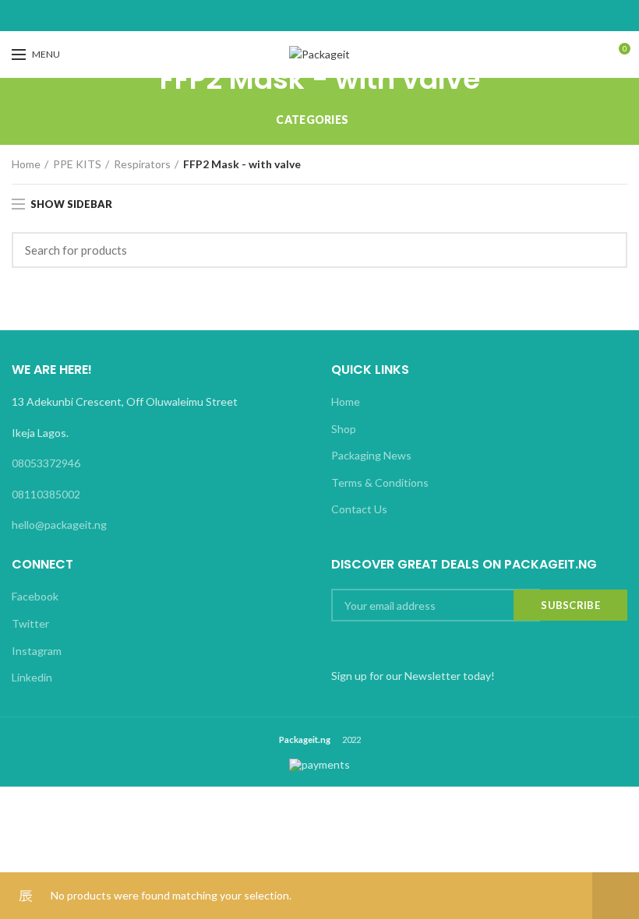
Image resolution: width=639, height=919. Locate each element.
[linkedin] (339, 15)
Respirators (142, 164)
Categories (312, 119)
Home (26, 164)
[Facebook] (281, 15)
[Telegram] (359, 15)
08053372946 (46, 463)
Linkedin (32, 677)
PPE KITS (77, 164)
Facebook (35, 596)
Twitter (30, 623)
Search (606, 250)
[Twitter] (300, 15)
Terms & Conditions (380, 482)
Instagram (37, 650)
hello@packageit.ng (59, 524)
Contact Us (359, 509)
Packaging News (371, 455)
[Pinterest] (320, 15)
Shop (343, 428)
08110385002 (46, 494)
